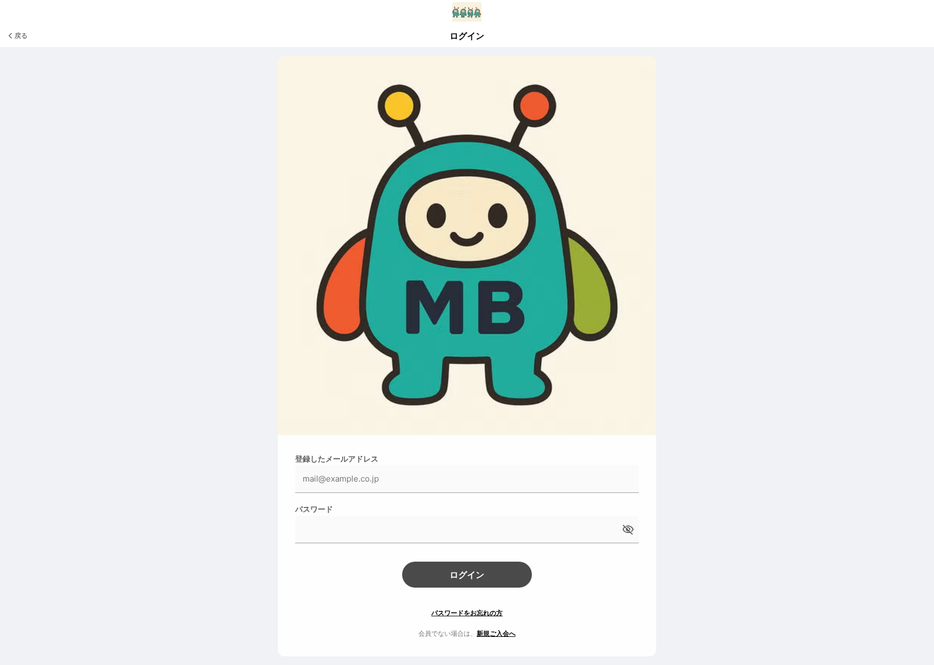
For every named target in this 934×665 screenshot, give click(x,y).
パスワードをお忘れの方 (467, 613)
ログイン (467, 574)
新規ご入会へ (496, 633)
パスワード (314, 508)
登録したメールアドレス (336, 458)
